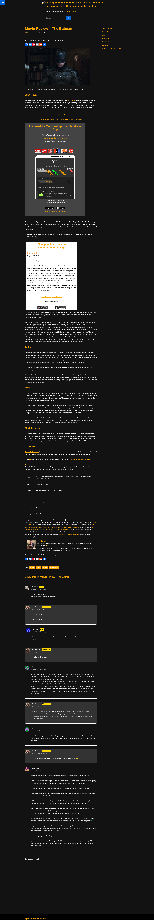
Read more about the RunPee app (55, 211)
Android (73, 11)
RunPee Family (107, 42)
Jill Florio (35, 629)
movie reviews (54, 567)
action (32, 567)
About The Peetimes (32, 452)
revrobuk (34, 587)
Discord (70, 534)
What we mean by (80, 459)
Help (103, 35)
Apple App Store (46, 297)
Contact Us (105, 38)
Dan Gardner (31, 32)
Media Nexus (106, 32)
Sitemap (105, 45)
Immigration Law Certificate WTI (112, 48)
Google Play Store (57, 297)
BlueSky (76, 534)
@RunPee (62, 534)
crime (38, 567)
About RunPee (107, 28)
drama (45, 567)
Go (69, 18)
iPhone (67, 11)
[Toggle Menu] (2, 2)
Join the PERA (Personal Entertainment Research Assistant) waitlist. (61, 119)
